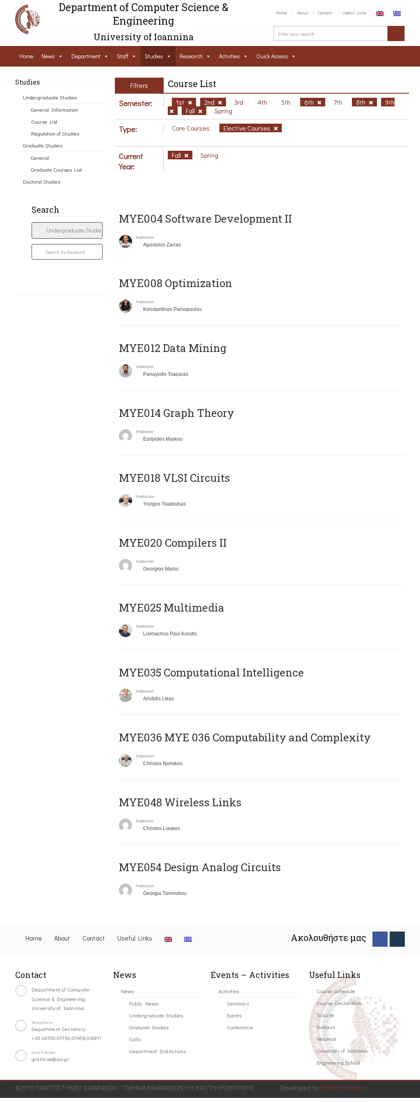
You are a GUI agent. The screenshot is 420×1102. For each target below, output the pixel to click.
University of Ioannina (342, 1050)
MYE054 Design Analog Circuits (200, 867)
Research (191, 56)
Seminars (238, 1003)
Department (85, 56)
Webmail (326, 1038)
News (48, 56)
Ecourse (325, 1014)
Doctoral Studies (41, 181)
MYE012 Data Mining (172, 348)
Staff (122, 56)
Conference (240, 1027)
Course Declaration (339, 1002)
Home (281, 12)
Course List (44, 121)
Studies (154, 56)
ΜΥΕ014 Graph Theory (176, 413)
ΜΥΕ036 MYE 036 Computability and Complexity (245, 737)
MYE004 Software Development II (205, 218)
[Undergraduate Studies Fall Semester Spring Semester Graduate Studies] (67, 230)
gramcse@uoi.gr (50, 1058)
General (40, 157)
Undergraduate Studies (50, 97)
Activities (229, 56)
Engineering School (338, 1062)
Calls (134, 1038)
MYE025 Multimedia (171, 607)
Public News (143, 1003)
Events (234, 1015)
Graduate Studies (42, 145)
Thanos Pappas (343, 1087)
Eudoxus (326, 1026)
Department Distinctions (157, 1050)
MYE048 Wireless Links (180, 802)
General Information (54, 109)
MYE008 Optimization (175, 283)
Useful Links (354, 12)
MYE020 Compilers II (173, 543)
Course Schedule (336, 990)
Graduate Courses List (56, 169)
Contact (325, 12)
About (302, 12)
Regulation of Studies (55, 133)
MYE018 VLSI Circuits (174, 478)
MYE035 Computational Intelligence (211, 672)
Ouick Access (272, 56)
